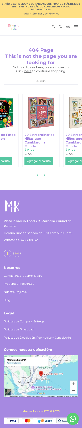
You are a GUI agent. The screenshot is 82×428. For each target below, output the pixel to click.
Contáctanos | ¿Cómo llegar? (23, 275)
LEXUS (28, 153)
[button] (53, 26)
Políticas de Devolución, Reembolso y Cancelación (37, 337)
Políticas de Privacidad (19, 329)
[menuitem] (53, 26)
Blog (7, 300)
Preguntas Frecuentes (19, 283)
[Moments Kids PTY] (13, 26)
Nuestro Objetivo (15, 292)
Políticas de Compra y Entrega (24, 321)
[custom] (7, 253)
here (27, 71)
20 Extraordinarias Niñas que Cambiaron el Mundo (39, 140)
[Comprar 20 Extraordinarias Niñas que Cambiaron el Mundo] (41, 112)
